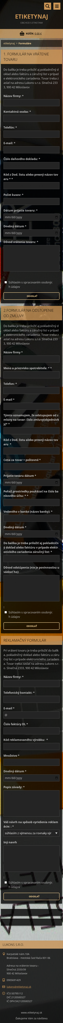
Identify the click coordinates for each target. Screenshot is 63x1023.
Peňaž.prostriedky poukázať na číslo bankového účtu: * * (31, 493)
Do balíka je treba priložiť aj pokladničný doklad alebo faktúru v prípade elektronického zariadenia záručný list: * (31, 547)
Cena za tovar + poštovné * (22, 460)
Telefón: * (10, 127)
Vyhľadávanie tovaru (47, 6)
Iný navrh (10, 842)
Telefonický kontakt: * (19, 693)
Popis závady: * (14, 787)
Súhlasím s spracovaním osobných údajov (30, 284)
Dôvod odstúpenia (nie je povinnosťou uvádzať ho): (31, 570)
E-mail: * (9, 143)
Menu (56, 6)
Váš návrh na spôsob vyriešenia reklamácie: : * (31, 824)
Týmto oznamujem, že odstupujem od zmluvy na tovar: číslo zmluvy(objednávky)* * (31, 419)
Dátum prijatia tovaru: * (21, 210)
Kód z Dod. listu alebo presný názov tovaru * (31, 442)
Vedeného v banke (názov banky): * (28, 512)
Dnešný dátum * (15, 226)
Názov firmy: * (14, 96)
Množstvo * (11, 756)
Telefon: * (10, 384)
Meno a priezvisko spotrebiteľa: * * (28, 368)
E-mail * (9, 400)
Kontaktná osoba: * (17, 112)
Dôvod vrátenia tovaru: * (21, 242)
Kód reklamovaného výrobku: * (26, 740)
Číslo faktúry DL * (16, 724)
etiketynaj (9, 43)
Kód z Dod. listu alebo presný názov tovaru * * (31, 177)
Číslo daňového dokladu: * (22, 159)
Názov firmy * (13, 352)
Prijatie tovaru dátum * (20, 476)
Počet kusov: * (13, 195)
